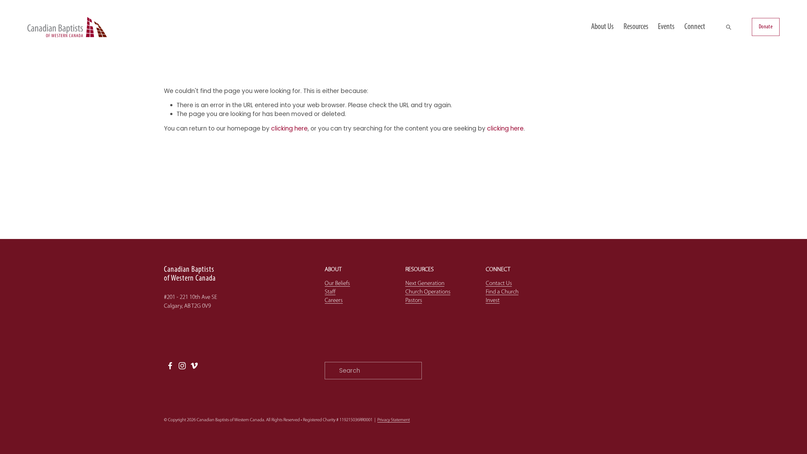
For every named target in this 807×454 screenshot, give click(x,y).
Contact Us (499, 284)
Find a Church (502, 292)
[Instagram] (182, 366)
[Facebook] (170, 366)
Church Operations (427, 292)
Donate (766, 27)
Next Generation (424, 284)
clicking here (289, 128)
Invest (493, 301)
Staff (330, 292)
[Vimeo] (194, 366)
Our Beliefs (337, 284)
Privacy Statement (393, 420)
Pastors (413, 301)
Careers (334, 301)
